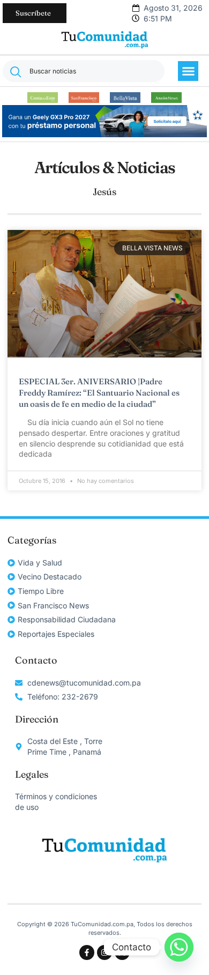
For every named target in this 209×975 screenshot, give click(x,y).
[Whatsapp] (179, 947)
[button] (188, 71)
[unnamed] (104, 134)
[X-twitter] (122, 952)
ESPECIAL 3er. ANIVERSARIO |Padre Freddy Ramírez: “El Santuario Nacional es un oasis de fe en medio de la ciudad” (99, 392)
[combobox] (84, 71)
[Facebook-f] (86, 952)
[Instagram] (104, 952)
